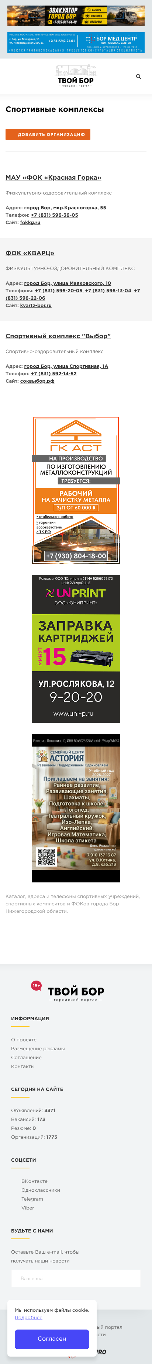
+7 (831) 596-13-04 (108, 291)
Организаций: (34, 1138)
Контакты (23, 1067)
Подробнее (28, 1318)
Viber (27, 1209)
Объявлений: (33, 1111)
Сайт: (12, 223)
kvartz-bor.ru (36, 306)
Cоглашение (26, 1058)
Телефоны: (20, 291)
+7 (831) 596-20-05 (59, 291)
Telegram (32, 1200)
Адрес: (14, 208)
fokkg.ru (30, 223)
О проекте (24, 1040)
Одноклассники (40, 1191)
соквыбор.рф (37, 382)
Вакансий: (28, 1120)
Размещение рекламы (38, 1049)
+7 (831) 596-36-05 (54, 216)
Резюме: (23, 1129)
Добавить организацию (51, 135)
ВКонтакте (34, 1182)
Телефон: (18, 216)
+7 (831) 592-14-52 (54, 374)
